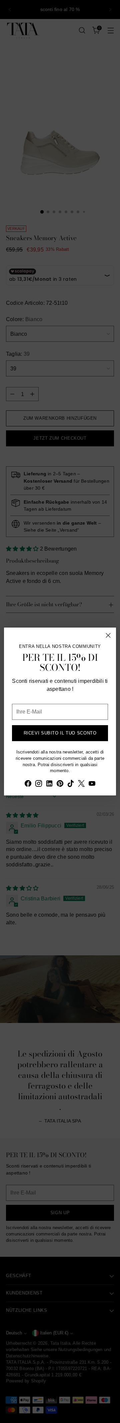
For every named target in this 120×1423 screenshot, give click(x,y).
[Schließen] (108, 635)
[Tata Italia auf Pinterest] (60, 784)
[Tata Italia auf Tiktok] (71, 784)
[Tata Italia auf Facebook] (28, 784)
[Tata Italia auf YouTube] (92, 784)
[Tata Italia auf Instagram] (39, 784)
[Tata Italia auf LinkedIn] (49, 784)
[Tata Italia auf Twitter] (81, 784)
